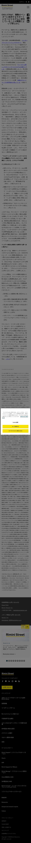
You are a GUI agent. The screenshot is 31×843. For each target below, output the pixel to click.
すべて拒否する (15, 426)
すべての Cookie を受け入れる (15, 430)
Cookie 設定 (15, 422)
